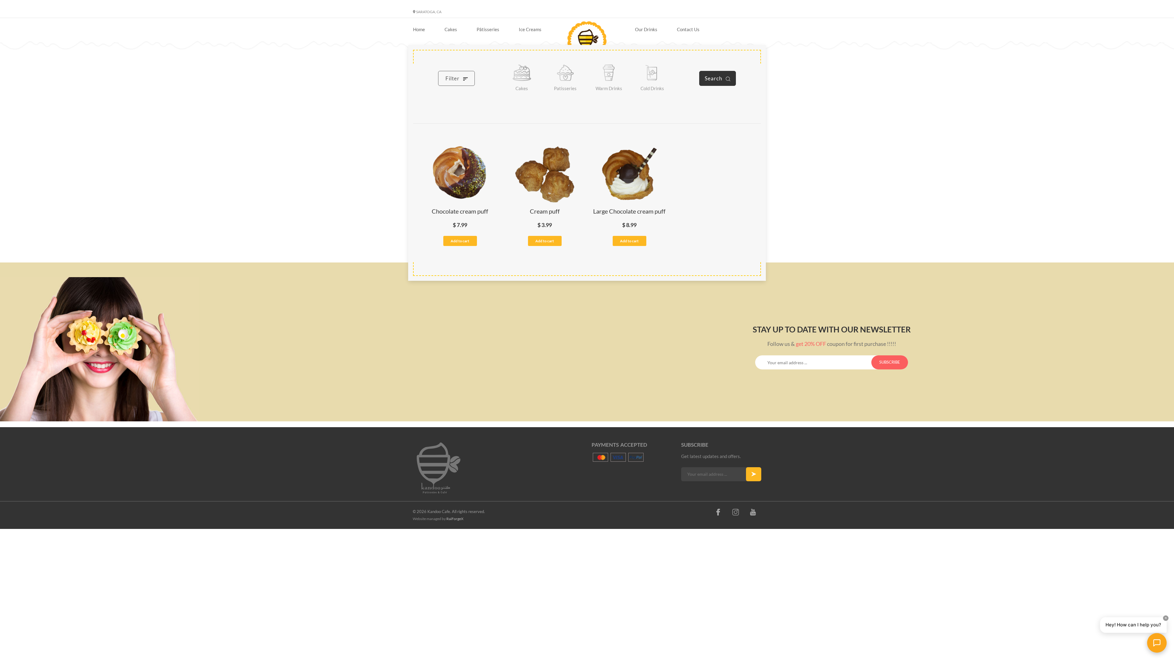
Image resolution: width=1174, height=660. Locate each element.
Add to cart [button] (460, 241)
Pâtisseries (488, 29)
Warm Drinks (609, 88)
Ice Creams (530, 29)
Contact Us (688, 29)
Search (714, 78)
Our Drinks (646, 29)
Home (419, 29)
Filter (453, 78)
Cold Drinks (652, 88)
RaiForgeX (454, 518)
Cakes (451, 29)
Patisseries (565, 88)
